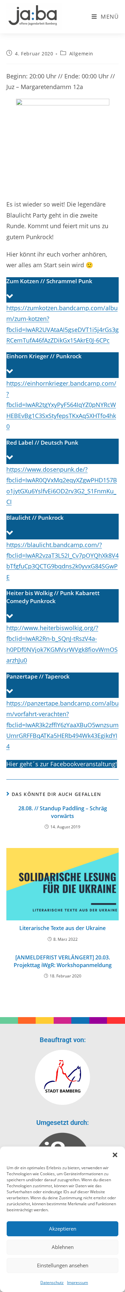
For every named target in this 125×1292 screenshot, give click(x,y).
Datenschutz (52, 1282)
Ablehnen (63, 1247)
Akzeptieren (62, 1228)
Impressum (77, 1282)
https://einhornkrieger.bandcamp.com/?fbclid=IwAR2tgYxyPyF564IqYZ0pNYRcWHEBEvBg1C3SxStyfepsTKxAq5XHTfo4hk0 (61, 405)
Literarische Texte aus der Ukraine (62, 928)
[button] (115, 1155)
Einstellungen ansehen (62, 1265)
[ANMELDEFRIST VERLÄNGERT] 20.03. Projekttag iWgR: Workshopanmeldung (63, 961)
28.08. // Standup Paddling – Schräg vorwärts (62, 812)
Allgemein (81, 53)
